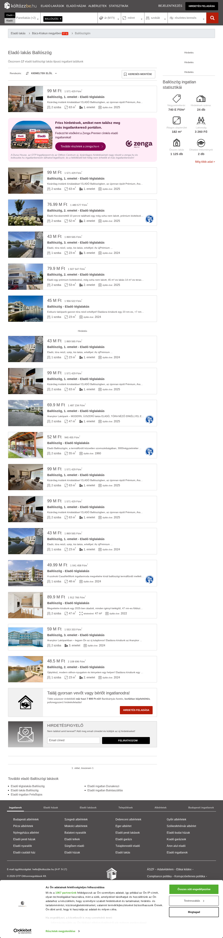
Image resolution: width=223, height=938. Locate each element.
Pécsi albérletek (23, 826)
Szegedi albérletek (76, 819)
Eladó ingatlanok (177, 852)
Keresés (212, 18)
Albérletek (97, 6)
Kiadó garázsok (176, 839)
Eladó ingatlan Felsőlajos (26, 794)
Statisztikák (118, 6)
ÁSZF (150, 869)
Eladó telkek (72, 839)
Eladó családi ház (24, 852)
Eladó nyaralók (22, 845)
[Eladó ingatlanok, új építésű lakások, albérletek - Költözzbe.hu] (111, 876)
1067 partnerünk (65, 892)
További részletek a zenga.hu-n (80, 146)
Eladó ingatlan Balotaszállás (105, 790)
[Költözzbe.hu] (20, 6)
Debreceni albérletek (128, 819)
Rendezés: (16, 73)
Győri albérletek (176, 819)
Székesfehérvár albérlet (181, 826)
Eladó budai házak (178, 832)
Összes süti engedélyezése (194, 889)
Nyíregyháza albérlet (26, 832)
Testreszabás (192, 900)
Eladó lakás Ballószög (25, 790)
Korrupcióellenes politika (189, 876)
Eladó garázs (124, 839)
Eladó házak (76, 6)
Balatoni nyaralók (75, 832)
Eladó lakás (123, 852)
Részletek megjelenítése (60, 931)
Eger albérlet (123, 826)
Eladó (9, 15)
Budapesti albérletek (26, 819)
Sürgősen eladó (74, 845)
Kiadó (9, 20)
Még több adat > (205, 161)
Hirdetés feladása (202, 6)
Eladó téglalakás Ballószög (28, 786)
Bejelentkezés (170, 5)
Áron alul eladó (176, 845)
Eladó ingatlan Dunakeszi (103, 786)
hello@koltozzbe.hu (43, 869)
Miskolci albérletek (75, 826)
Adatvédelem (165, 869)
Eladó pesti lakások (128, 832)
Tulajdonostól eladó (128, 845)
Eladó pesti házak (24, 839)
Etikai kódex (183, 869)
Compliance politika (159, 876)
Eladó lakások (52, 6)
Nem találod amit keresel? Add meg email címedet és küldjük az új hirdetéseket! (91, 731)
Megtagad (194, 912)
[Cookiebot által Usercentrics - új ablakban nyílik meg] (22, 931)
